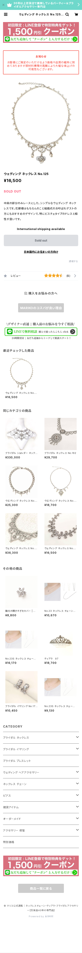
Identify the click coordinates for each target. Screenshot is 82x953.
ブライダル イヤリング (16, 749)
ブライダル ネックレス (16, 737)
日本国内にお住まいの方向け (41, 251)
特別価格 (8, 842)
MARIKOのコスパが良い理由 (41, 308)
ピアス (7, 795)
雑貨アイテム (11, 807)
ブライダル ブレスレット (17, 760)
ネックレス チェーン (15, 784)
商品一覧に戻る (41, 888)
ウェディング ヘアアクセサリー (21, 772)
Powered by (37, 916)
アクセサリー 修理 (14, 830)
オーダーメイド (12, 818)
